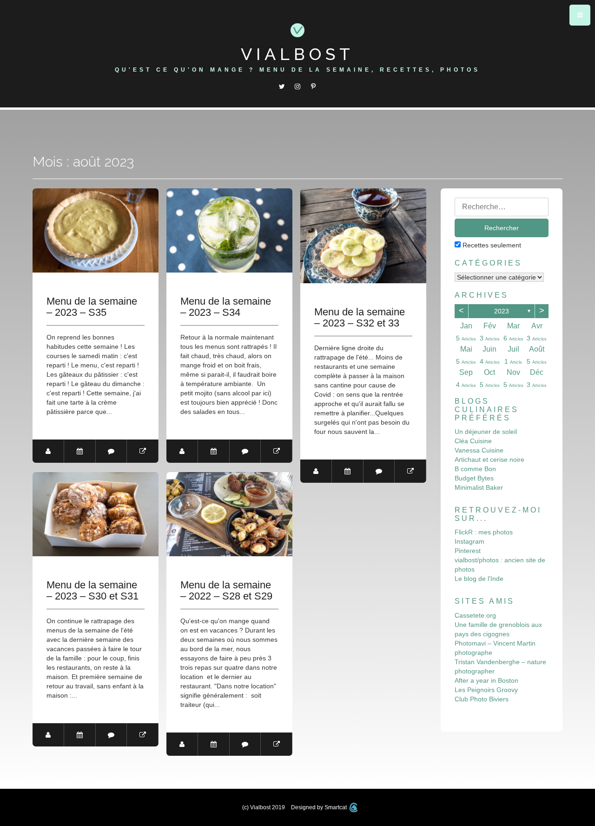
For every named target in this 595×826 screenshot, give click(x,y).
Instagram (469, 541)
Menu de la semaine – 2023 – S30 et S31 (92, 591)
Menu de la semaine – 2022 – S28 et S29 (226, 591)
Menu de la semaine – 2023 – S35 (91, 307)
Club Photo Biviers (482, 699)
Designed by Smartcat (319, 807)
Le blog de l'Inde (479, 578)
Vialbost (297, 54)
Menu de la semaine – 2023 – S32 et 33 (359, 317)
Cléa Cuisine (473, 441)
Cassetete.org (475, 615)
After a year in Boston (486, 680)
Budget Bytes (474, 478)
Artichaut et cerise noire (489, 459)
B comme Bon (475, 469)
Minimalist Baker (479, 487)
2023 (501, 311)
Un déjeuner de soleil (486, 431)
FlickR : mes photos (484, 532)
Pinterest (468, 550)
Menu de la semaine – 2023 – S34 (225, 307)
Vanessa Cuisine (479, 450)
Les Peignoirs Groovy (486, 689)
